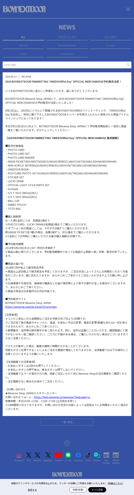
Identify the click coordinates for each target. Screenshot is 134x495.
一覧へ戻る (67, 422)
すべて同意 (97, 489)
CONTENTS (67, 54)
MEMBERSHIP (67, 45)
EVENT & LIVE (67, 37)
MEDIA (23, 45)
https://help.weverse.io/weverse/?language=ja (62, 397)
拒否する (32, 489)
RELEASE (110, 37)
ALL (23, 37)
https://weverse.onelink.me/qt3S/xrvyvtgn (31, 307)
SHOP (23, 54)
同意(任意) (78, 489)
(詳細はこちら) (115, 483)
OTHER (110, 45)
